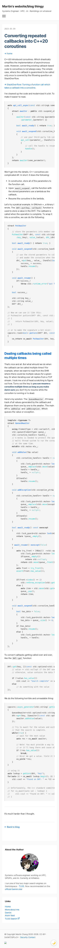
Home (8, 906)
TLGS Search (11, 918)
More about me (12, 909)
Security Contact (27, 937)
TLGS (21, 886)
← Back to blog (11, 827)
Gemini (8, 912)
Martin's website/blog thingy (23, 6)
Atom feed (10, 915)
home (9, 53)
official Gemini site (13, 889)
